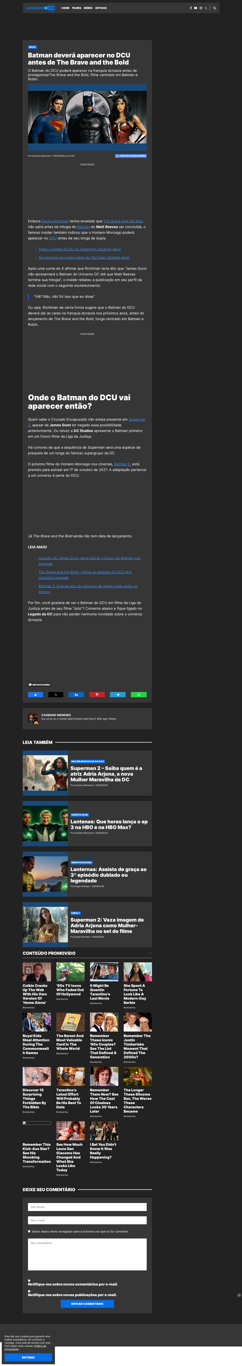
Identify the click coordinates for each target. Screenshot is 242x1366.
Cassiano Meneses (56, 715)
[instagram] (201, 8)
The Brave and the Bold (123, 221)
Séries (88, 7)
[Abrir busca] (215, 8)
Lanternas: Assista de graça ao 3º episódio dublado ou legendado (109, 875)
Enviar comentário (87, 1304)
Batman (83, 227)
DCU (53, 238)
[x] (206, 8)
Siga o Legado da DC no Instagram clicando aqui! (80, 249)
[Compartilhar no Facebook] (35, 694)
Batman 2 (122, 464)
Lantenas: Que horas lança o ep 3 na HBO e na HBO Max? (109, 824)
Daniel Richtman (55, 221)
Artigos (101, 7)
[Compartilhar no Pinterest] (97, 694)
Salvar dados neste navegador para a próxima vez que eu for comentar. (80, 1231)
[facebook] (191, 8)
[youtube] (195, 8)
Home (65, 7)
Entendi (28, 1357)
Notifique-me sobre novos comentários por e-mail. (73, 1284)
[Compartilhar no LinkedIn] (76, 694)
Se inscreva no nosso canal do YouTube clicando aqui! (84, 257)
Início (32, 47)
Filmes (76, 7)
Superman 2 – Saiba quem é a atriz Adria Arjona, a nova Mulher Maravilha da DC (106, 774)
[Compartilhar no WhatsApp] (139, 694)
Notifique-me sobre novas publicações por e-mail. (72, 1295)
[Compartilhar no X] (55, 694)
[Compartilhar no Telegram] (118, 694)
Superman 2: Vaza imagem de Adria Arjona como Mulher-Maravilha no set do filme (107, 925)
